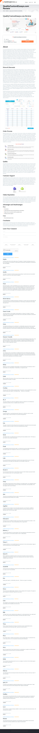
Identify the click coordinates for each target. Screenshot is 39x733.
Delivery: (19, 244)
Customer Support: (26, 244)
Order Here (27, 41)
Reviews (26, 2)
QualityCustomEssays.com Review (8, 257)
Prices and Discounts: (13, 244)
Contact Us (31, 2)
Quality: (33, 244)
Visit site (27, 39)
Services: (6, 244)
